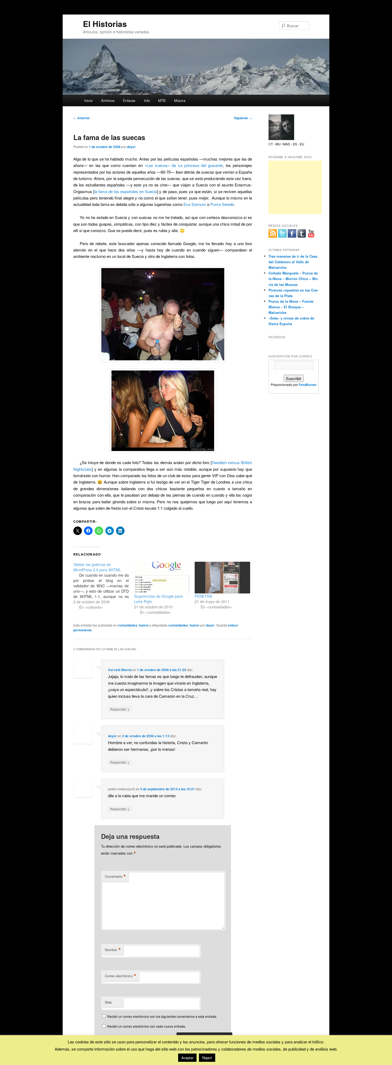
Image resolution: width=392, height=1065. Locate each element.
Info (147, 100)
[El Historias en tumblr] (301, 233)
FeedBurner (308, 384)
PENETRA (203, 596)
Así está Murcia (120, 669)
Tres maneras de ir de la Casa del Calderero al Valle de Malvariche (293, 262)
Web (108, 1002)
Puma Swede (222, 204)
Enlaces (129, 100)
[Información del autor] (281, 138)
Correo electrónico (120, 976)
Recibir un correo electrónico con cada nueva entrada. (146, 1026)
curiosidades (127, 625)
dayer (131, 146)
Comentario (115, 876)
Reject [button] (207, 1057)
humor (144, 625)
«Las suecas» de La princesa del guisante (184, 165)
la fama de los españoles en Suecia (125, 191)
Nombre (113, 950)
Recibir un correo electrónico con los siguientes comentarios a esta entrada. (162, 1016)
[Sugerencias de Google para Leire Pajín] (162, 577)
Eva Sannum (194, 204)
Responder (120, 709)
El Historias (105, 23)
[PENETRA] (222, 577)
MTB (162, 100)
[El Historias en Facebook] (292, 233)
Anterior (81, 117)
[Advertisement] (295, 187)
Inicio (88, 100)
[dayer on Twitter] (282, 233)
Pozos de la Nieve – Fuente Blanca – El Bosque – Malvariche (291, 307)
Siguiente (243, 117)
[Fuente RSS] (273, 233)
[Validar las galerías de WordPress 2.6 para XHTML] (103, 586)
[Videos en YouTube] (311, 233)
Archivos (108, 100)
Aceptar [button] (187, 1057)
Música (179, 100)
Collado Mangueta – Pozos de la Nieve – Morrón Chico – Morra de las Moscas (293, 278)
